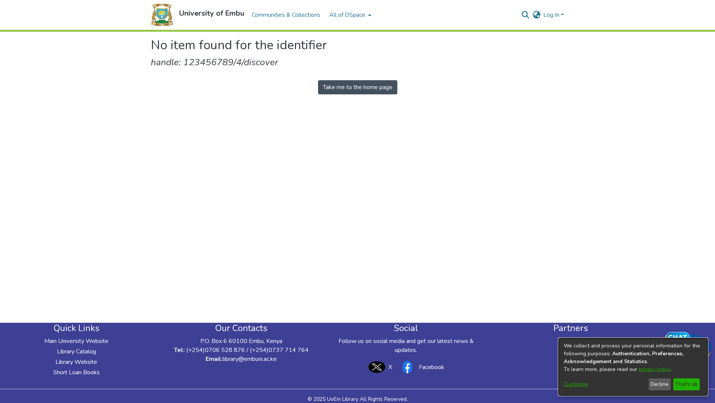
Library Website (76, 362)
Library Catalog (76, 351)
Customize (576, 384)
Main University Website (76, 341)
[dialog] (633, 367)
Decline (659, 384)
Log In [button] (552, 15)
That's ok (686, 384)
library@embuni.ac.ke (250, 359)
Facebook (431, 367)
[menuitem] (349, 15)
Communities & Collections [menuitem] (286, 15)
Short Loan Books (76, 372)
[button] (162, 15)
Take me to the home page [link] (358, 87)
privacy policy (654, 369)
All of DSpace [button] (347, 15)
